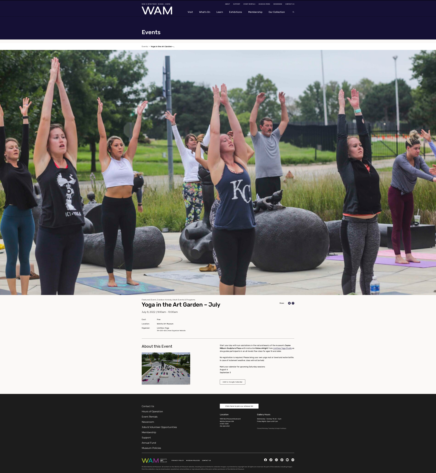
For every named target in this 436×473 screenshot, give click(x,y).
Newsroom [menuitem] (278, 4)
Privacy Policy (178, 460)
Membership (149, 432)
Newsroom (148, 422)
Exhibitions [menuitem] (235, 12)
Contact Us (148, 406)
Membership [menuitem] (255, 12)
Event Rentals (149, 416)
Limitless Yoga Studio (282, 348)
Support (146, 437)
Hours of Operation (152, 411)
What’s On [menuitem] (204, 12)
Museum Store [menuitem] (264, 4)
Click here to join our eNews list (239, 406)
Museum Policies (151, 448)
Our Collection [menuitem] (277, 12)
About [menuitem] (227, 4)
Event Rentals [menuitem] (249, 4)
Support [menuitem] (236, 4)
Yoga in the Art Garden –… (163, 46)
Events (145, 46)
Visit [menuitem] (190, 12)
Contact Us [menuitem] (289, 4)
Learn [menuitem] (219, 12)
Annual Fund (149, 442)
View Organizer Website (177, 330)
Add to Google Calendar (232, 382)
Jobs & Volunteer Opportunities (159, 427)
